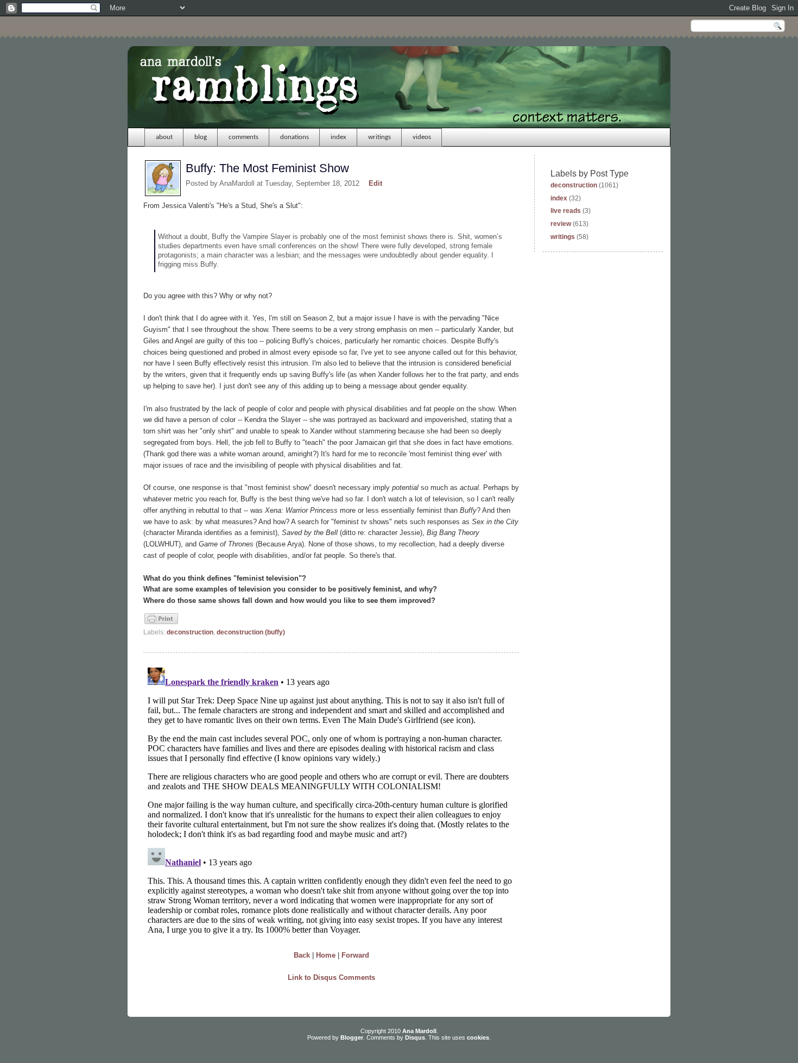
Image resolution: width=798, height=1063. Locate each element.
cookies (478, 1037)
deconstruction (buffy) (251, 632)
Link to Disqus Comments (331, 977)
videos (422, 137)
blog (200, 137)
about (164, 137)
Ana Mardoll (419, 1031)
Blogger (351, 1037)
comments (243, 137)
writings (379, 137)
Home (325, 955)
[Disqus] (331, 799)
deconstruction (190, 632)
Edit (375, 183)
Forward (355, 955)
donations (294, 137)
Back (302, 955)
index (338, 137)
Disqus (415, 1037)
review (560, 224)
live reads (565, 211)
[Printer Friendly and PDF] (161, 623)
